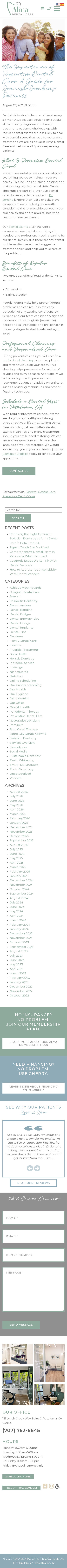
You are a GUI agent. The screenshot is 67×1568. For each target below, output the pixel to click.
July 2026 (16, 796)
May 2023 (16, 964)
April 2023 (17, 969)
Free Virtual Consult (21, 1487)
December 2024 (21, 880)
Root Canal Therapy (24, 729)
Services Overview (22, 742)
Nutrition (16, 676)
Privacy (45, 1558)
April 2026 (17, 809)
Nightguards (19, 671)
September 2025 (22, 840)
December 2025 (21, 827)
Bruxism (16, 596)
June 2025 (17, 853)
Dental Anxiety (20, 605)
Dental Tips (18, 632)
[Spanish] (62, 4)
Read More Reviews (33, 1183)
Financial (16, 645)
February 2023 (20, 977)
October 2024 (19, 889)
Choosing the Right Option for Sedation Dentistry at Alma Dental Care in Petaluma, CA (34, 538)
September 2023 (22, 946)
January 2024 (19, 929)
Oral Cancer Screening (25, 685)
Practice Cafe (44, 1562)
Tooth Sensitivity (21, 769)
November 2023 (21, 937)
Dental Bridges (20, 614)
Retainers (16, 725)
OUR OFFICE (16, 1412)
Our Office (17, 702)
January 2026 (19, 822)
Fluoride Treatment (24, 649)
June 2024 (17, 907)
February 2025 (20, 871)
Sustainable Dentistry (25, 756)
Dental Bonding (21, 609)
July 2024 (16, 902)
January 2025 (19, 876)
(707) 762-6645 (21, 1430)
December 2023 (21, 933)
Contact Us (18, 471)
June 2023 (17, 960)
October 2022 (19, 995)
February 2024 (20, 924)
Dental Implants (21, 627)
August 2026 (19, 791)
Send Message (21, 1324)
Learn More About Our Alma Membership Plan (33, 1043)
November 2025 (21, 831)
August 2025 (19, 844)
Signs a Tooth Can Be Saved (29, 547)
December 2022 (21, 986)
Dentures (16, 636)
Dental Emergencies (24, 618)
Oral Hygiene (19, 694)
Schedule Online (18, 1476)
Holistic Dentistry (22, 658)
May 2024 (16, 911)
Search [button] (18, 518)
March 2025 (18, 867)
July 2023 (16, 955)
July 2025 (16, 849)
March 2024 (18, 920)
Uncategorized (20, 773)
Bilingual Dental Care (39, 492)
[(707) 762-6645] (49, 8)
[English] (58, 4)
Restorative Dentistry (25, 720)
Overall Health (20, 707)
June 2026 (17, 800)
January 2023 (19, 982)
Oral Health (18, 689)
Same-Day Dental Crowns (28, 733)
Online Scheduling (23, 680)
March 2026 (18, 814)
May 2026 (16, 805)
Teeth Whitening (22, 760)
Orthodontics (19, 698)
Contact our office (15, 453)
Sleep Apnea (19, 747)
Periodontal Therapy (24, 711)
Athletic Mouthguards (25, 587)
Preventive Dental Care (18, 496)
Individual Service (22, 663)
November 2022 (21, 991)
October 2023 (19, 942)
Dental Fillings (20, 623)
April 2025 (17, 862)
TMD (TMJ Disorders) (25, 764)
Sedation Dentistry (23, 738)
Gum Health (18, 654)
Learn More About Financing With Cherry (33, 1088)
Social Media (18, 751)
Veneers (15, 778)
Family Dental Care (23, 640)
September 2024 (22, 893)
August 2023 (19, 951)
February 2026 (20, 818)
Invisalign (16, 667)
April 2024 (17, 915)
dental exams (18, 226)
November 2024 (21, 884)
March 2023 (18, 973)
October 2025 (19, 836)
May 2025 (16, 858)
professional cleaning (17, 360)
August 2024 (19, 898)
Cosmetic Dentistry (23, 601)
